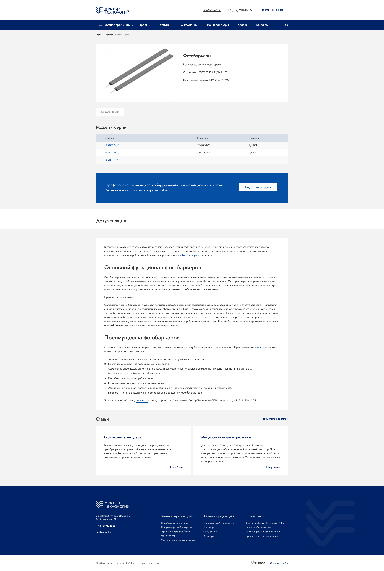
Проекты (145, 25)
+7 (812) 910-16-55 (239, 10)
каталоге (262, 347)
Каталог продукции (117, 25)
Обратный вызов (273, 10)
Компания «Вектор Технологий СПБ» (265, 523)
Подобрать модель (257, 187)
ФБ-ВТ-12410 (112, 152)
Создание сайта (279, 563)
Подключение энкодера (122, 437)
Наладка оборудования (258, 527)
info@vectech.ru (212, 10)
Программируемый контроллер (177, 527)
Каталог (109, 34)
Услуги (164, 25)
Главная (100, 34)
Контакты (262, 25)
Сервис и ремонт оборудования (263, 531)
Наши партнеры (218, 25)
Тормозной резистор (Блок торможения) (175, 533)
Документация (109, 112)
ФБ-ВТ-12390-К (113, 160)
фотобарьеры (189, 255)
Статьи (242, 25)
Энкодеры (208, 536)
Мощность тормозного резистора (226, 437)
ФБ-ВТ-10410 (112, 145)
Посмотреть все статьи (275, 419)
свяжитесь (142, 400)
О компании (189, 25)
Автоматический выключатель (218, 523)
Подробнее (176, 467)
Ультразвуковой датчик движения (179, 540)
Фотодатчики (210, 531)
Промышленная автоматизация (262, 536)
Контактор (208, 527)
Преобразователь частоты (174, 523)
